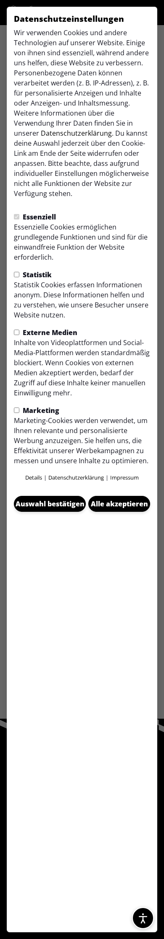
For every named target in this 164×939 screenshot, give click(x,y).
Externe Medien (49, 332)
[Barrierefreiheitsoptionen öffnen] (143, 918)
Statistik (36, 274)
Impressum (124, 477)
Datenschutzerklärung (76, 133)
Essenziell (38, 217)
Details (33, 477)
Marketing (40, 410)
